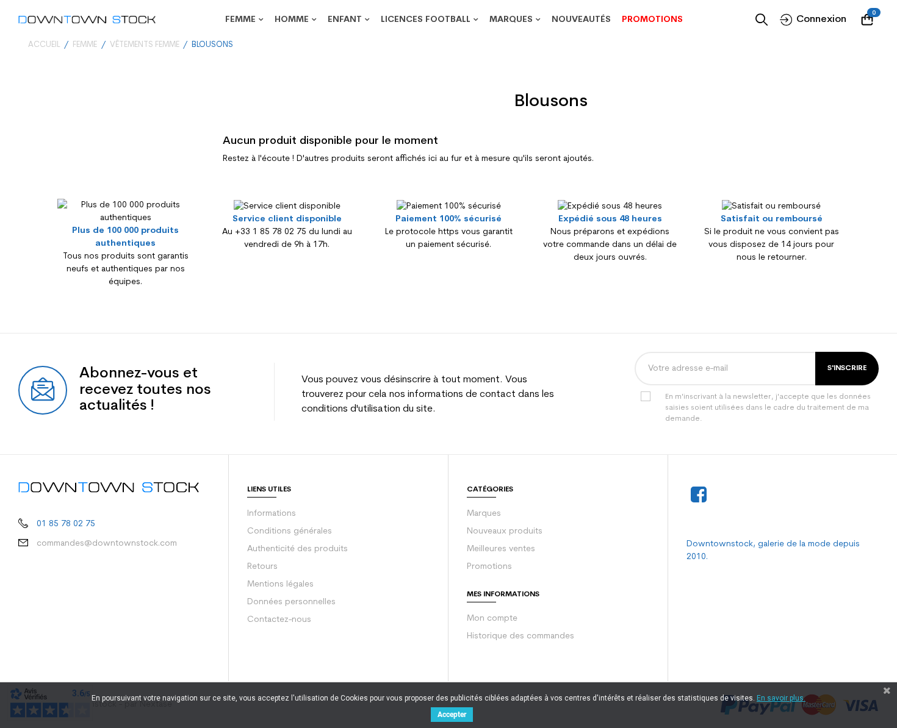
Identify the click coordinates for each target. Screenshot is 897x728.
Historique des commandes (520, 636)
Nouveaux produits (504, 531)
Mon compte (492, 618)
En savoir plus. (781, 698)
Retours (262, 566)
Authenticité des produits (297, 549)
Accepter (452, 714)
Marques (484, 513)
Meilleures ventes (501, 549)
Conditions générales (289, 531)
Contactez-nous (279, 619)
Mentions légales (280, 584)
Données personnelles (291, 602)
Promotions (489, 566)
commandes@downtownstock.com (107, 543)
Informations (271, 513)
